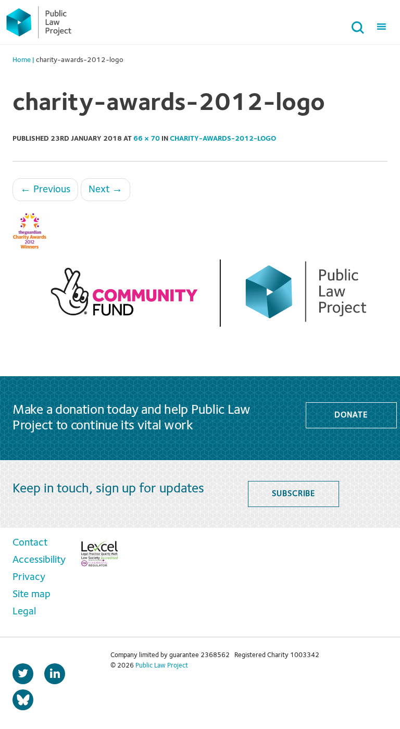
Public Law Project (161, 665)
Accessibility (39, 560)
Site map (31, 594)
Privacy (28, 577)
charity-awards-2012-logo (223, 138)
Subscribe (293, 494)
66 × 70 (146, 138)
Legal (24, 612)
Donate (350, 415)
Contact (29, 543)
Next (105, 189)
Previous (45, 189)
